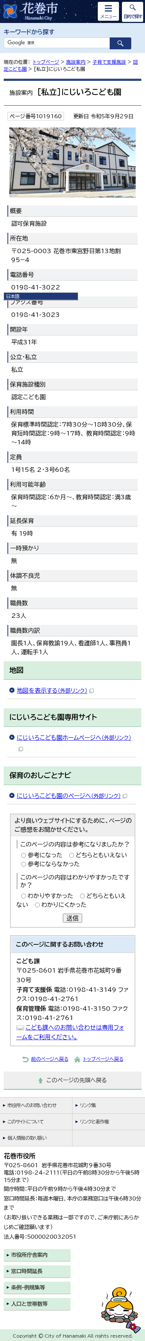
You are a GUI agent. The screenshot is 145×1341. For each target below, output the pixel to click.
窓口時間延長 (26, 1271)
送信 (72, 918)
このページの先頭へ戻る (76, 1080)
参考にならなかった (54, 864)
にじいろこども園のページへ (69, 796)
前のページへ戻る (49, 1059)
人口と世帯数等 (29, 1304)
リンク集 (88, 1105)
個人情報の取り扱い (27, 1138)
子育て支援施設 (109, 62)
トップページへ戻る (103, 1059)
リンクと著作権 (94, 1121)
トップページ (46, 62)
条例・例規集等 (28, 1287)
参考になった (45, 855)
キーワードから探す (29, 32)
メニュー (108, 16)
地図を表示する (52, 690)
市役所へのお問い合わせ (31, 1105)
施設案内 (76, 62)
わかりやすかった (50, 896)
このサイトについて (25, 1121)
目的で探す (132, 16)
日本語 (12, 296)
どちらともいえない (101, 855)
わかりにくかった (64, 905)
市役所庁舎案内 (29, 1255)
